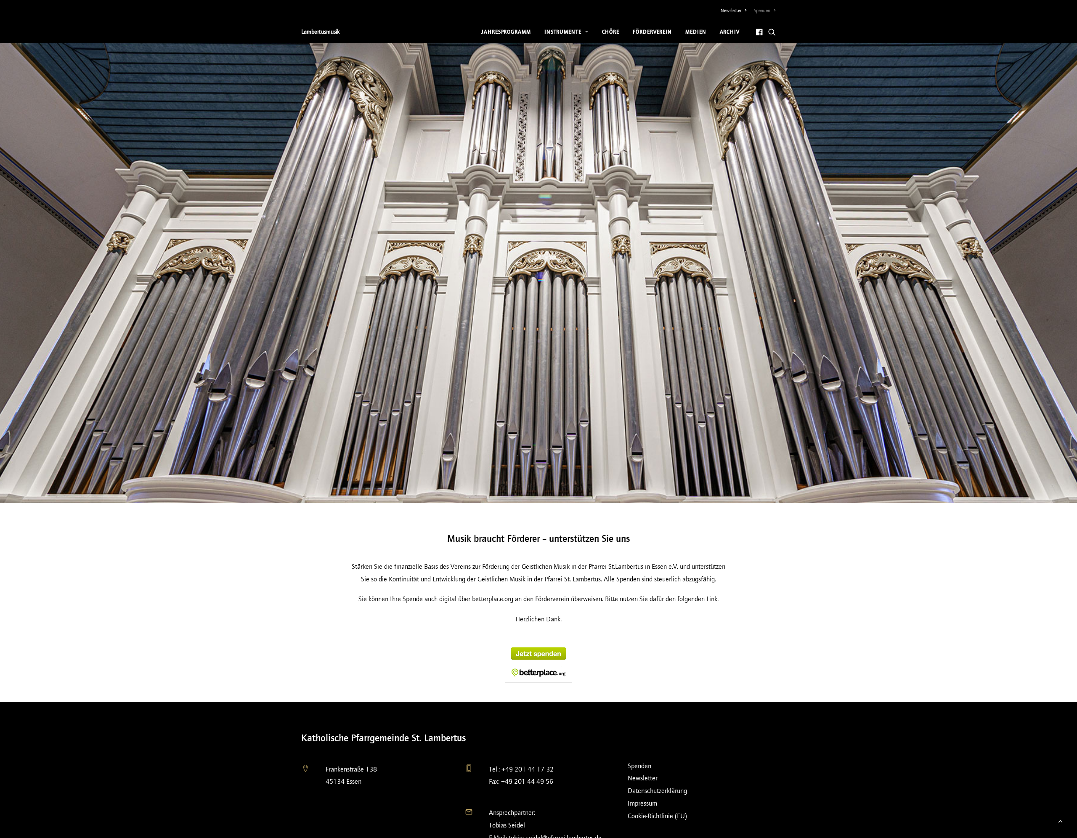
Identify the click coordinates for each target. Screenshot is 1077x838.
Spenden (762, 10)
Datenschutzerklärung (657, 791)
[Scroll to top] (1060, 821)
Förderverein (652, 32)
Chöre (611, 32)
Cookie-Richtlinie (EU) (657, 816)
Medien (695, 32)
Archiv (730, 32)
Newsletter (731, 10)
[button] (760, 31)
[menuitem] (735, 10)
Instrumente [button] (562, 32)
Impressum (642, 803)
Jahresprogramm (506, 32)
